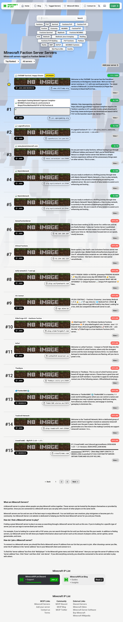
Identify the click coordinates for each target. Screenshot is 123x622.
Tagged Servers (55, 6)
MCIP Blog (61, 607)
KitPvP (58, 45)
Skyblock (61, 33)
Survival (55, 24)
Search (80, 18)
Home (27, 6)
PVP (47, 24)
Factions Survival (46, 33)
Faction (44, 28)
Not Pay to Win (57, 49)
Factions (39, 24)
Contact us (45, 610)
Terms (47, 613)
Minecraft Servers (42, 604)
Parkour (81, 41)
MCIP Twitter (61, 610)
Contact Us (91, 6)
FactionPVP (76, 28)
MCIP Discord (61, 604)
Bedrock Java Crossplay (65, 37)
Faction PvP (81, 24)
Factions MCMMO (76, 33)
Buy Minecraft (79, 613)
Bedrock (46, 37)
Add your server (43, 607)
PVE (38, 37)
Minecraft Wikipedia (81, 616)
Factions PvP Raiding (49, 41)
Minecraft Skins (73, 6)
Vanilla (70, 49)
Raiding (83, 37)
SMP (51, 45)
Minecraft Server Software (84, 610)
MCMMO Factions (72, 45)
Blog (39, 6)
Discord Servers (80, 604)
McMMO (64, 28)
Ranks (44, 45)
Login (113, 6)
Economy (54, 28)
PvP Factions (69, 41)
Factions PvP (67, 24)
